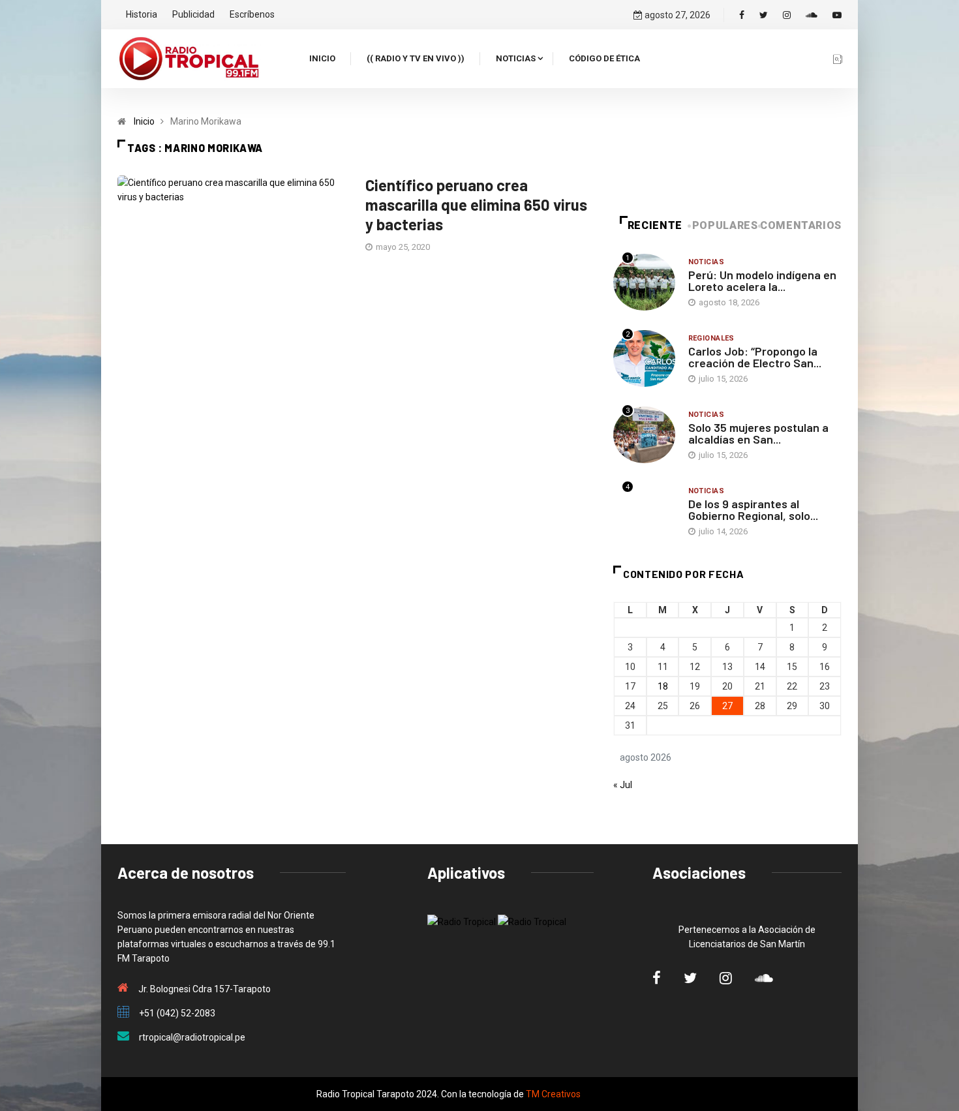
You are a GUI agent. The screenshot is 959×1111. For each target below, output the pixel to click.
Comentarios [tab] (801, 225)
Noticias (516, 58)
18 (663, 686)
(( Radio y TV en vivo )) (415, 58)
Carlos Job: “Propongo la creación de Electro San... (754, 357)
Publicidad (193, 14)
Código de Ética (604, 58)
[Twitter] (763, 15)
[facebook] (741, 15)
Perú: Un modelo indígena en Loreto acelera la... (762, 280)
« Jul (622, 785)
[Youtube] (837, 15)
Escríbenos (252, 14)
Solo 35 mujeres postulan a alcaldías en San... (758, 433)
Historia (141, 14)
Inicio (322, 58)
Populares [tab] (725, 225)
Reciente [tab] (655, 225)
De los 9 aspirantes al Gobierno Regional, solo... (753, 509)
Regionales (711, 338)
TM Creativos (553, 1094)
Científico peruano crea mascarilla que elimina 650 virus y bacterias (476, 204)
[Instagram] (787, 15)
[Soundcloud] (811, 15)
